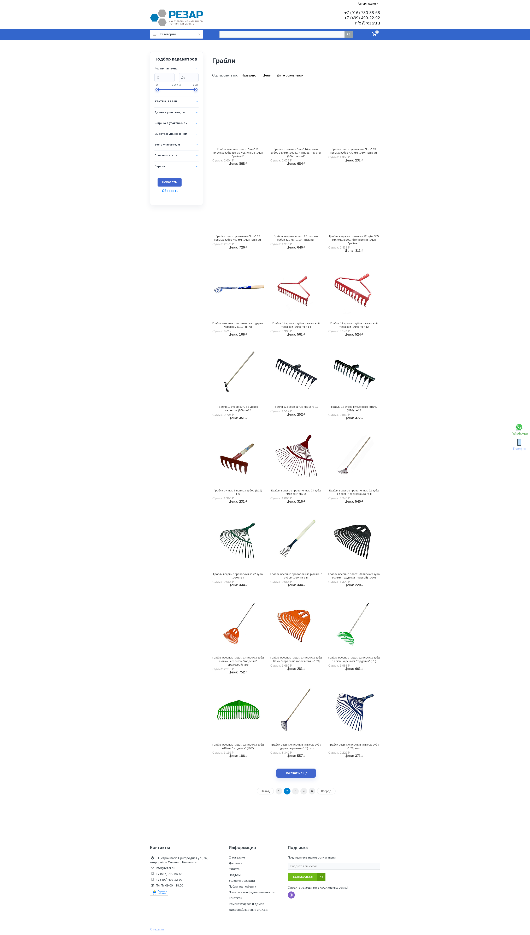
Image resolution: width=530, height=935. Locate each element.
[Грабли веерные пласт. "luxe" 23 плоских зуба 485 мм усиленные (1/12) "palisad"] (238, 114)
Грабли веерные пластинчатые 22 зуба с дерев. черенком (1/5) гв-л (296, 746)
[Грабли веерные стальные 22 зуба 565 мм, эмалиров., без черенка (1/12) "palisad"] (354, 201)
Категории (168, 34)
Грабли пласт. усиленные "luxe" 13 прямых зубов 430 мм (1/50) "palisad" (354, 151)
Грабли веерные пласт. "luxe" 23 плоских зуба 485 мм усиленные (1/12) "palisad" (238, 153)
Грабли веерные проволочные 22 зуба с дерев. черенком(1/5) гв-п (354, 492)
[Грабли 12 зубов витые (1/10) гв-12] (296, 372)
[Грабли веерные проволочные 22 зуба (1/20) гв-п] (238, 539)
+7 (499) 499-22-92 (362, 18)
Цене (267, 75)
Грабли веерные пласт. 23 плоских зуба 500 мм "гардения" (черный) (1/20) (354, 575)
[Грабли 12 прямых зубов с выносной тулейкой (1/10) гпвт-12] (354, 288)
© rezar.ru (157, 929)
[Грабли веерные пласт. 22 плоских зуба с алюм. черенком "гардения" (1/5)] (354, 623)
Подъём (235, 875)
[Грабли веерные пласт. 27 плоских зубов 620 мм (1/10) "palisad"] (296, 201)
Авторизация (367, 3)
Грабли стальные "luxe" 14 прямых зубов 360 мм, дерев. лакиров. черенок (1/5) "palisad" (296, 153)
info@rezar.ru (367, 23)
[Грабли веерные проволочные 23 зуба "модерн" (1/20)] (296, 456)
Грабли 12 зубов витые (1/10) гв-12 (296, 406)
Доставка (235, 863)
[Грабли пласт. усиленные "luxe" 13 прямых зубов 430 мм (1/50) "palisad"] (354, 114)
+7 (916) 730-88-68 (362, 12)
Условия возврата (242, 880)
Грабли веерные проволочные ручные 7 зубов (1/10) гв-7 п (296, 575)
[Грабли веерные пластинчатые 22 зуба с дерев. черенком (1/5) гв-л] (296, 710)
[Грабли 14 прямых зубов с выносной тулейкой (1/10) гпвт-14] (296, 288)
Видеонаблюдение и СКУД (248, 909)
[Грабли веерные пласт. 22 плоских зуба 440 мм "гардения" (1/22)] (238, 710)
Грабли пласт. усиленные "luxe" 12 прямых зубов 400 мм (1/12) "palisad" (238, 238)
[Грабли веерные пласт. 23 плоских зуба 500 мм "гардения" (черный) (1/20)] (354, 539)
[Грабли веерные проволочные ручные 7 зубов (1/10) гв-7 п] (296, 539)
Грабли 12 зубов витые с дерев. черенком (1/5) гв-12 (238, 408)
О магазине (237, 857)
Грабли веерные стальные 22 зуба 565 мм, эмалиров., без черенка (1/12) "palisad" (354, 240)
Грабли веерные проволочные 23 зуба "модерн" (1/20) (296, 492)
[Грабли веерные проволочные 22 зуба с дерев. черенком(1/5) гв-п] (354, 456)
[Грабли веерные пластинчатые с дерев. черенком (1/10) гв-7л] (238, 288)
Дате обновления (290, 75)
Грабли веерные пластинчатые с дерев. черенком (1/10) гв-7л (238, 325)
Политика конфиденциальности (252, 892)
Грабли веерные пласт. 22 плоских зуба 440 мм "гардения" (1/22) (238, 746)
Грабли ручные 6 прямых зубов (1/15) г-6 (238, 492)
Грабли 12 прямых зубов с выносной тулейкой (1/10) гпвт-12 (354, 325)
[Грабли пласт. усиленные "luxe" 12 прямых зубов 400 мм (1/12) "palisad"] (238, 201)
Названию (249, 75)
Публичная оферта (242, 886)
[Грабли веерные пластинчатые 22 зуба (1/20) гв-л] (354, 710)
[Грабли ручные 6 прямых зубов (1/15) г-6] (238, 456)
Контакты (235, 898)
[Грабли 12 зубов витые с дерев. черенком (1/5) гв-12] (238, 372)
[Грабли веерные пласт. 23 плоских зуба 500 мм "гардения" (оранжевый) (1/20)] (296, 623)
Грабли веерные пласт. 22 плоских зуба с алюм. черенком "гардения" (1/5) (354, 659)
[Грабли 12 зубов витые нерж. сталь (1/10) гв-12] (354, 372)
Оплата (234, 869)
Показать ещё (296, 773)
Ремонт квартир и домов (246, 904)
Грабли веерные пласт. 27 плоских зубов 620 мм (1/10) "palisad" (296, 238)
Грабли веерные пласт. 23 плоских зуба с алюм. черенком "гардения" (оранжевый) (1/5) (238, 661)
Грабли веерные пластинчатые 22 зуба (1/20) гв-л (354, 746)
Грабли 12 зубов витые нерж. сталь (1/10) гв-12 (354, 408)
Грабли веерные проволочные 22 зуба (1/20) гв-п (238, 575)
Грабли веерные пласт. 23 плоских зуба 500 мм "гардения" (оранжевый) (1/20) (296, 659)
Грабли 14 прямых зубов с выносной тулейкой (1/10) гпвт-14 (296, 325)
